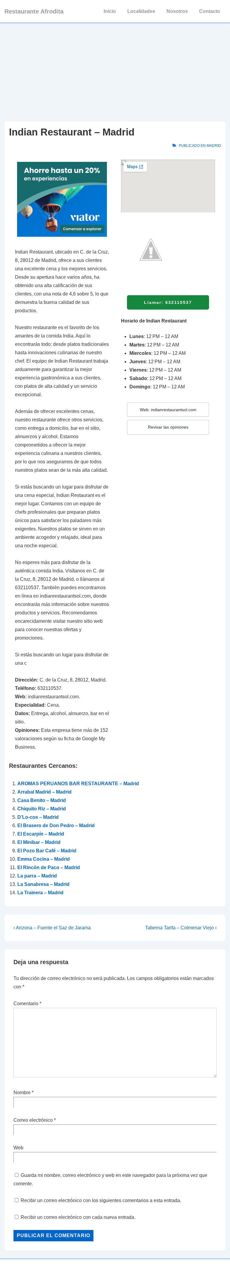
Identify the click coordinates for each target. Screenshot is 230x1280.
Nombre (22, 1092)
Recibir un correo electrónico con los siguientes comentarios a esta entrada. (101, 1200)
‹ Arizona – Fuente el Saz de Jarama (52, 927)
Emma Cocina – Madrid (43, 859)
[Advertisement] (115, 68)
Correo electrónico (33, 1120)
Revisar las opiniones (168, 427)
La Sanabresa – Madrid (43, 884)
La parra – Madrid (37, 875)
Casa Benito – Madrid (41, 800)
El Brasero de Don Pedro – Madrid (56, 825)
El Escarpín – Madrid (40, 833)
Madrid (214, 146)
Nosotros (177, 11)
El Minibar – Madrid (38, 842)
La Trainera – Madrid (40, 892)
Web (18, 1147)
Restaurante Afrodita (33, 11)
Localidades (141, 11)
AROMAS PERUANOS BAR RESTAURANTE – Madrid (78, 783)
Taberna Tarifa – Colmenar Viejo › (181, 927)
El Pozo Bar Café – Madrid (46, 850)
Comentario (27, 1003)
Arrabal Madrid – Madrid (44, 791)
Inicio (110, 11)
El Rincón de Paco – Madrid (48, 867)
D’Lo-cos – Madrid (38, 817)
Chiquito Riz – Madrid (41, 808)
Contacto (209, 11)
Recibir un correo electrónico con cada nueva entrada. (78, 1217)
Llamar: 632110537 (168, 302)
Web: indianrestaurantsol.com (168, 409)
